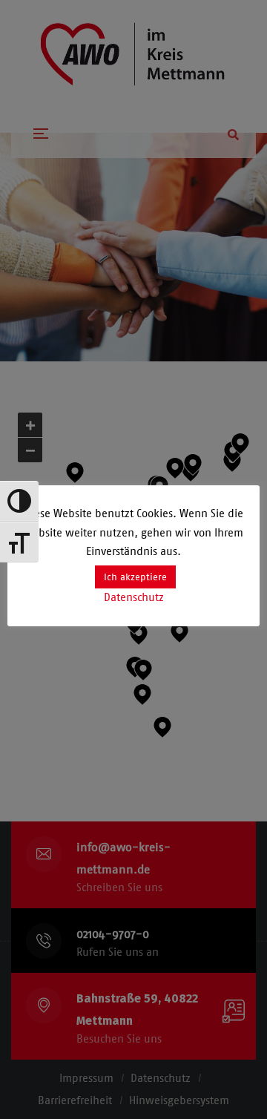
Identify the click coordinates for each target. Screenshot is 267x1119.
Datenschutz (134, 597)
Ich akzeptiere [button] (135, 577)
